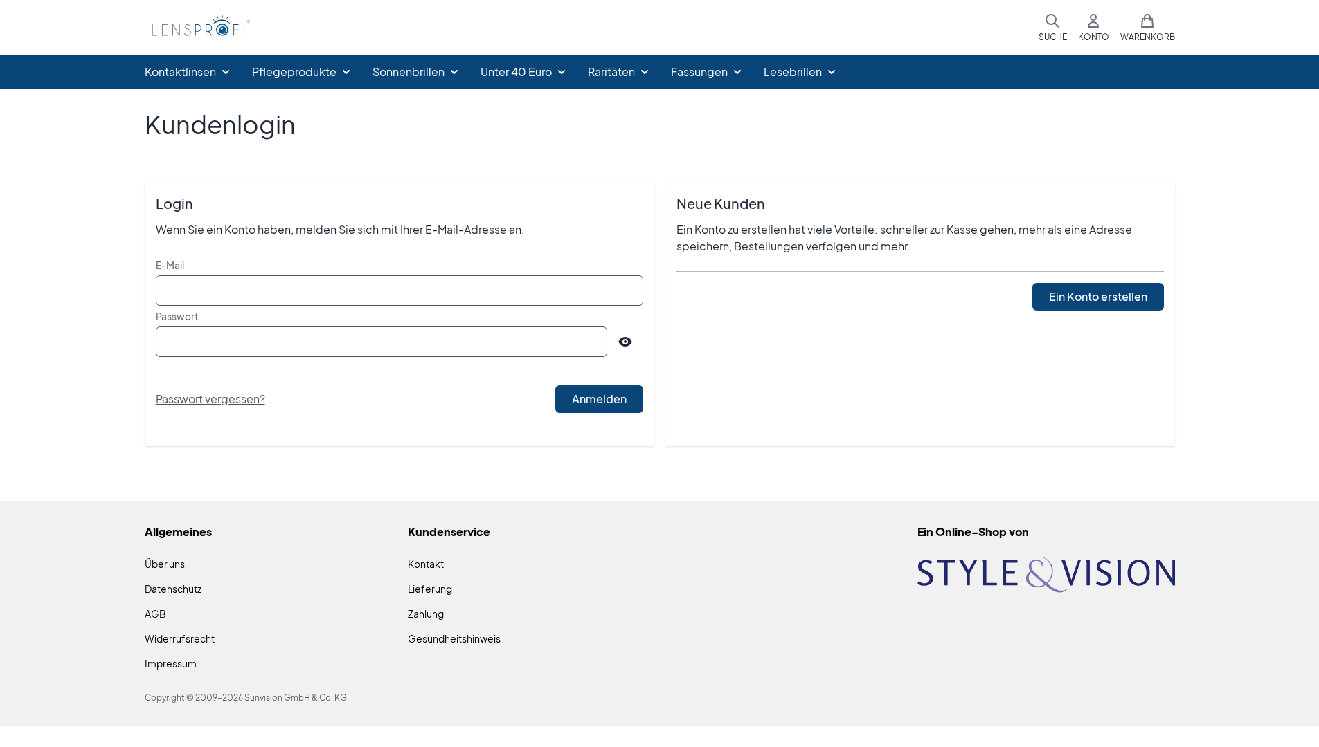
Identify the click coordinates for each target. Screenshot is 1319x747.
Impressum (171, 663)
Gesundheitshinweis (454, 638)
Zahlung (426, 613)
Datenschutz (173, 588)
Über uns (165, 563)
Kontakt (426, 563)
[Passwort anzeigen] (625, 341)
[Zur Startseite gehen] (199, 28)
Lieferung (430, 588)
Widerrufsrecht (180, 638)
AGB (155, 613)
